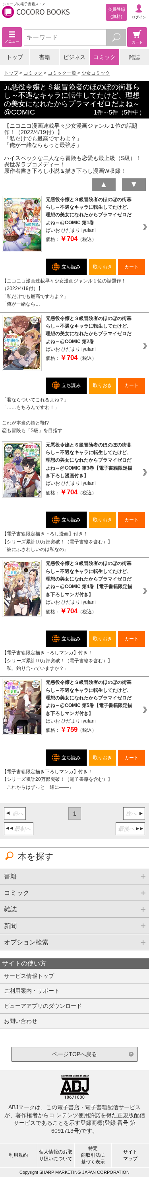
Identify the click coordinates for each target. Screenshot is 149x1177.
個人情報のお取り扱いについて (55, 1155)
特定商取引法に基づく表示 (93, 1155)
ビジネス (74, 57)
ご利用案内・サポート (32, 990)
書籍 (44, 57)
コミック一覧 (62, 73)
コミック (104, 57)
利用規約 (18, 1155)
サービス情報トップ (29, 976)
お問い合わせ (20, 1021)
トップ (14, 57)
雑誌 (134, 57)
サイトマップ (130, 1155)
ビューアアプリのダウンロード (43, 1006)
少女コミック (95, 73)
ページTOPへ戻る (74, 1054)
